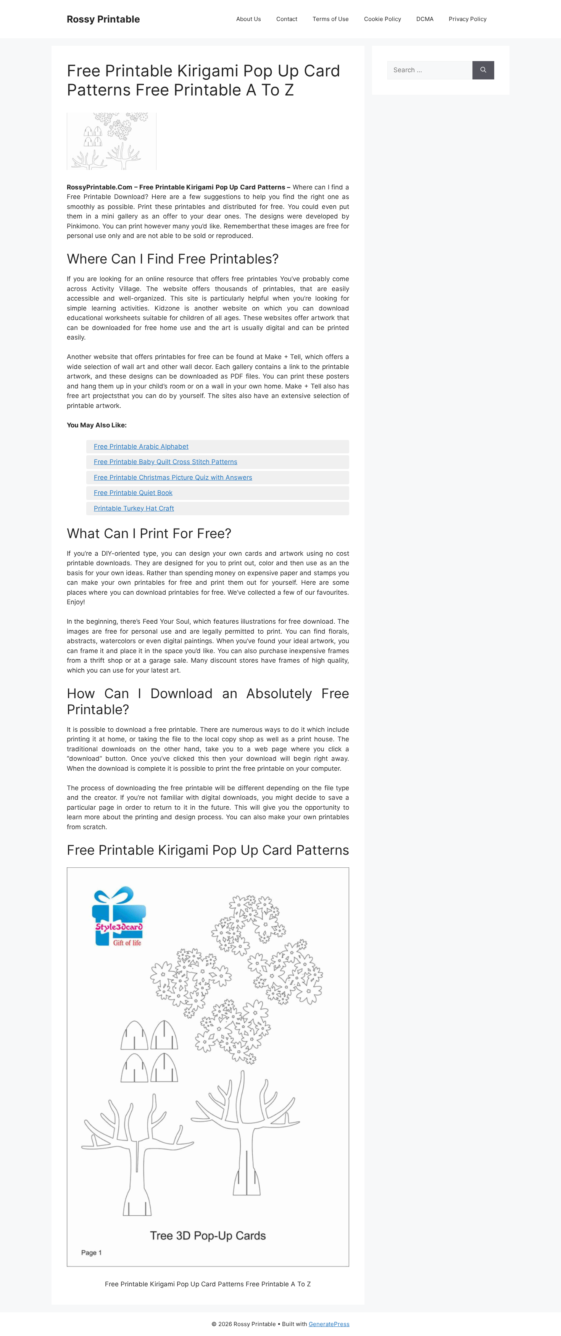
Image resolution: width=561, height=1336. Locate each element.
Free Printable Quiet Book (133, 493)
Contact (286, 19)
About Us (248, 19)
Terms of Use (331, 19)
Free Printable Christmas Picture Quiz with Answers (173, 477)
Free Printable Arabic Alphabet (141, 446)
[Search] (483, 70)
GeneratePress (329, 1324)
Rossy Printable (103, 19)
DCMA (425, 19)
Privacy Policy (468, 19)
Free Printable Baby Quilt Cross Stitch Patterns (165, 462)
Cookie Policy (382, 19)
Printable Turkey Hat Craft (134, 508)
